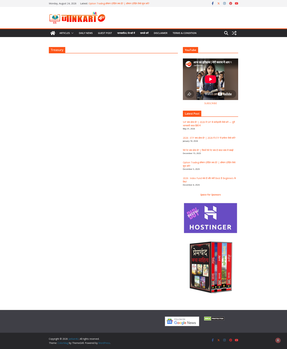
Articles (64, 33)
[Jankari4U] (53, 33)
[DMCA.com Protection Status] (214, 318)
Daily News (86, 33)
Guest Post (105, 33)
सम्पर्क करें (144, 33)
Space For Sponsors (210, 194)
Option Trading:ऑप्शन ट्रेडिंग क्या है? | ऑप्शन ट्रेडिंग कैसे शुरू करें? (119, 3)
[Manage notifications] (278, 340)
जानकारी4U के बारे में (126, 33)
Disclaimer (160, 33)
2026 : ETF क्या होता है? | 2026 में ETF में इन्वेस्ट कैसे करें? (209, 137)
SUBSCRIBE (210, 103)
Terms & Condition (184, 33)
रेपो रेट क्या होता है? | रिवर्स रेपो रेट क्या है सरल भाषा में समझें (208, 150)
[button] (72, 33)
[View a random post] (234, 33)
